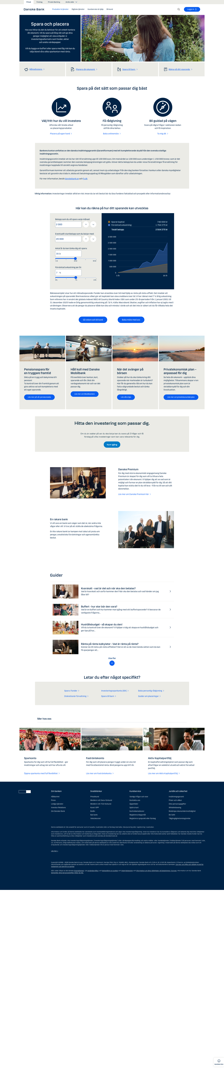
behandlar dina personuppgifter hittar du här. (67, 873)
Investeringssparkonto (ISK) (114, 691)
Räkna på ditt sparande (179, 69)
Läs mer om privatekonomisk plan (181, 397)
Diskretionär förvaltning (75, 696)
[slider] (75, 258)
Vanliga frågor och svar (139, 797)
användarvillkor (93, 871)
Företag (39, 2)
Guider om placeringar (148, 696)
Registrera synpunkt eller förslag (143, 818)
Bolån (92, 811)
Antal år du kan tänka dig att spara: (71, 248)
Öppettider (134, 804)
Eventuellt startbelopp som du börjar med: (74, 234)
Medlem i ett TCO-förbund (100, 804)
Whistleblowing (175, 807)
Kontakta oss (135, 800)
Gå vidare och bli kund (93, 320)
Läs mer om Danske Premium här (133, 494)
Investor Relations (58, 807)
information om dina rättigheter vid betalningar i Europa (156, 871)
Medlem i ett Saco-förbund (101, 800)
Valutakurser (95, 818)
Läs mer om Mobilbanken (84, 394)
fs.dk (85, 178)
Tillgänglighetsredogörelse (179, 818)
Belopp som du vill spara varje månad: (72, 219)
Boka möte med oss (131, 320)
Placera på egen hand (60, 133)
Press (53, 800)
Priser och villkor (175, 800)
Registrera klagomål (138, 815)
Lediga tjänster (57, 804)
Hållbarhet (55, 797)
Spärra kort (134, 807)
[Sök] (178, 9)
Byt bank (93, 815)
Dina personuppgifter (177, 804)
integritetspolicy (127, 871)
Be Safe (172, 815)
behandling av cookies (110, 871)
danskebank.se (72, 178)
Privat (28, 2)
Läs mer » (54, 851)
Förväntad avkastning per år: (68, 267)
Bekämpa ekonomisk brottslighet (182, 811)
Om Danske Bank (58, 811)
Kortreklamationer (137, 811)
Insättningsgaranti (176, 797)
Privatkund (94, 797)
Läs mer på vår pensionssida (39, 397)
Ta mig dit (161, 133)
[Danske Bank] (35, 9)
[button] (60, 9)
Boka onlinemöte (111, 133)
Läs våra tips (126, 397)
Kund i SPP (94, 807)
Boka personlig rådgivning (150, 691)
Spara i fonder (70, 691)
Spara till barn (129, 69)
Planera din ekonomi (85, 69)
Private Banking (54, 2)
